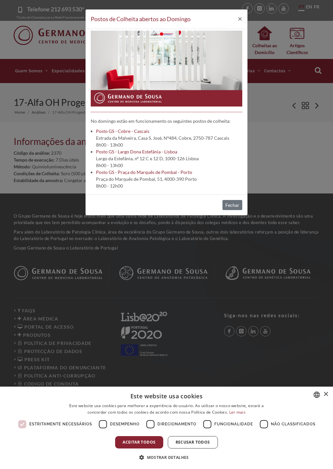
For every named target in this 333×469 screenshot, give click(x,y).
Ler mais (237, 412)
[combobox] (316, 394)
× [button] (325, 394)
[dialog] (166, 428)
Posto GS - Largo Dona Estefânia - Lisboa (136, 151)
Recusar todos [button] (193, 442)
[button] (166, 457)
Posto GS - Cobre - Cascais (122, 131)
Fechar (232, 205)
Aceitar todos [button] (139, 442)
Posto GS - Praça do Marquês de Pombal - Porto (144, 172)
